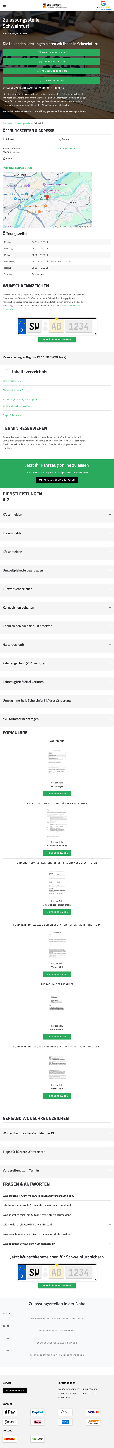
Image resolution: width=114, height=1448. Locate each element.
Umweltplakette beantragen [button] (23, 570)
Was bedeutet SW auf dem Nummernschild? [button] (29, 1244)
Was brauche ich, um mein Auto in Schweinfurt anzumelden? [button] (38, 1196)
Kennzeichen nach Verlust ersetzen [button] (27, 626)
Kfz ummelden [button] (13, 533)
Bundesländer (91, 1389)
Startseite (7, 123)
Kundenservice (15, 1390)
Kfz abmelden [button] (12, 551)
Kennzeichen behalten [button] (18, 607)
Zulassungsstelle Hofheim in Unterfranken (57, 1355)
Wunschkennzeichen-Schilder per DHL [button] (30, 1133)
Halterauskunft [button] (13, 644)
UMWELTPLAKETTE (55, 80)
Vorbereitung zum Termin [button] (21, 1170)
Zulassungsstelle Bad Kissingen (57, 1342)
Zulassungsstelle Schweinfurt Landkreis (57, 1318)
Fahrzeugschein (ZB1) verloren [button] (24, 663)
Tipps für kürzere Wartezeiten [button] (24, 1151)
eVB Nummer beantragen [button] (21, 719)
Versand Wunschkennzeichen (16, 406)
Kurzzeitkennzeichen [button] (17, 589)
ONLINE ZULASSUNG (55, 61)
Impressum (64, 1397)
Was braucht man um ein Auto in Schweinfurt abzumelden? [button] (38, 1234)
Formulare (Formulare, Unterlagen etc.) (21, 399)
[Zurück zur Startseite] (57, 5)
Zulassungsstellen (23, 123)
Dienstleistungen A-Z (13, 390)
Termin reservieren (12, 380)
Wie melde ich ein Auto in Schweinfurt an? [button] (27, 1224)
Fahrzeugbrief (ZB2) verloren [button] (23, 681)
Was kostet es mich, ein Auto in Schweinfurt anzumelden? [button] (37, 1215)
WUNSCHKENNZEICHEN (54, 52)
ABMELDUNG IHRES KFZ (55, 70)
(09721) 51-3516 (66, 148)
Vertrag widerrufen (69, 1393)
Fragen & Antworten (12, 415)
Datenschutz (90, 1393)
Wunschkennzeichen (69, 1389)
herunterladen (58, 793)
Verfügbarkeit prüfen (57, 340)
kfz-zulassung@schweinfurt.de (17, 167)
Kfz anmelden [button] (12, 514)
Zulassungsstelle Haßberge (57, 1330)
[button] (4, 5)
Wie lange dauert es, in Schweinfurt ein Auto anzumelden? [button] (37, 1205)
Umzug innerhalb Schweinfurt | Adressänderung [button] (37, 700)
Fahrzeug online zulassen (59, 479)
